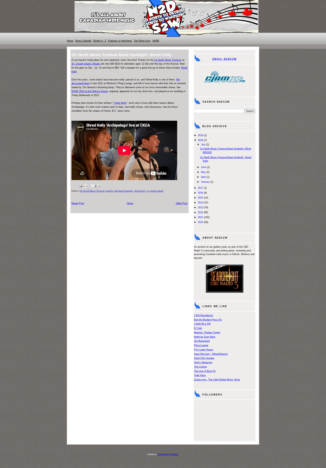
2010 (200, 222)
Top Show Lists (142, 40)
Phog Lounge (201, 345)
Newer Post (78, 203)
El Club (198, 328)
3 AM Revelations (203, 315)
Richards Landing (124, 190)
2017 (200, 187)
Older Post (182, 203)
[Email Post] (80, 185)
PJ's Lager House (203, 349)
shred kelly (139, 190)
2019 (200, 135)
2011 (200, 217)
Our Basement (202, 341)
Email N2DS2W (224, 59)
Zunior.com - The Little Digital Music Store (217, 379)
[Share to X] (92, 186)
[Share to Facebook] (96, 186)
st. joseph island (155, 190)
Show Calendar (83, 40)
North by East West (204, 336)
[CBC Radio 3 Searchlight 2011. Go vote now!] (224, 291)
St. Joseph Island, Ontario (86, 63)
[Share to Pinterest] (99, 186)
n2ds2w (110, 190)
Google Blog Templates (167, 454)
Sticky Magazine (203, 362)
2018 (200, 140)
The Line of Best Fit (205, 371)
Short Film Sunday (204, 358)
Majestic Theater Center (207, 332)
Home (70, 40)
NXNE (155, 40)
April (203, 177)
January (205, 181)
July (203, 144)
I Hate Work (119, 103)
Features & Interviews (120, 40)
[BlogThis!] (89, 186)
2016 (200, 192)
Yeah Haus (200, 375)
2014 (200, 202)
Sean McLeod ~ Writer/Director (211, 354)
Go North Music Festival (167, 60)
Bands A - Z (99, 40)
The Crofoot (200, 366)
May (203, 172)
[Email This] (85, 186)
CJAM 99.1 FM (202, 323)
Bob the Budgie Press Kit (208, 319)
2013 (200, 207)
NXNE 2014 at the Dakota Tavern (90, 91)
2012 (200, 212)
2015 (200, 197)
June (203, 167)
